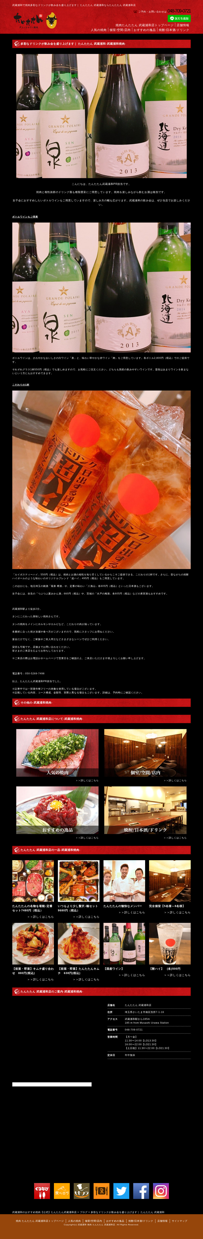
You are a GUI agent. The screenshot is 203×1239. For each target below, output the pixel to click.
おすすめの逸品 (145, 30)
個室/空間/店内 (120, 30)
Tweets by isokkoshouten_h (29, 1084)
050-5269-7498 (35, 673)
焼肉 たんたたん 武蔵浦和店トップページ (40, 1221)
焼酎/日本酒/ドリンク (174, 30)
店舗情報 (183, 25)
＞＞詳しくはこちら (87, 780)
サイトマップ (179, 1221)
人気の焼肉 (99, 30)
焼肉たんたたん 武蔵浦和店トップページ (145, 25)
